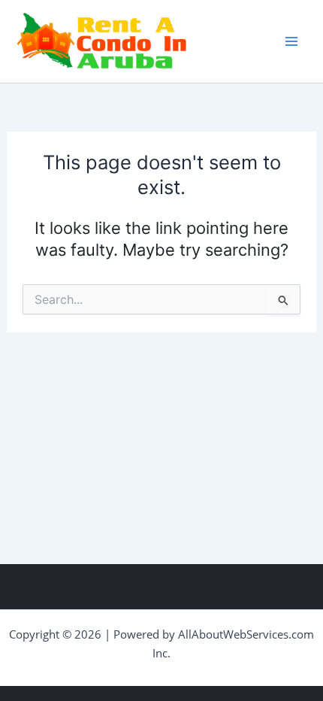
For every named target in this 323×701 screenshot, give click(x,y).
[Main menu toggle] (291, 41)
